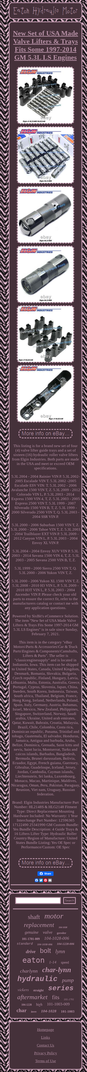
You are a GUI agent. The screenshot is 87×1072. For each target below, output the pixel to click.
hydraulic (37, 979)
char (22, 1010)
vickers (23, 989)
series (61, 988)
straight (38, 990)
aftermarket (32, 997)
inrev (34, 1011)
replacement (39, 925)
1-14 (52, 962)
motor (53, 916)
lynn (60, 951)
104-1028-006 (56, 938)
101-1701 (69, 999)
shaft (34, 916)
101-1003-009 (58, 1004)
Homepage (45, 1030)
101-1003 (68, 1011)
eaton (33, 960)
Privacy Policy (45, 1053)
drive (30, 951)
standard (25, 944)
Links (45, 1037)
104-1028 (48, 1011)
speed (65, 962)
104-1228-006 (65, 944)
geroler (61, 933)
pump (68, 980)
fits (55, 997)
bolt (45, 950)
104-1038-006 (44, 944)
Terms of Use (45, 1061)
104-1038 (63, 927)
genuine (31, 932)
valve (47, 932)
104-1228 (26, 1004)
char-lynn (56, 970)
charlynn (29, 971)
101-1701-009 (31, 939)
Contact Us (45, 1045)
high (39, 1004)
